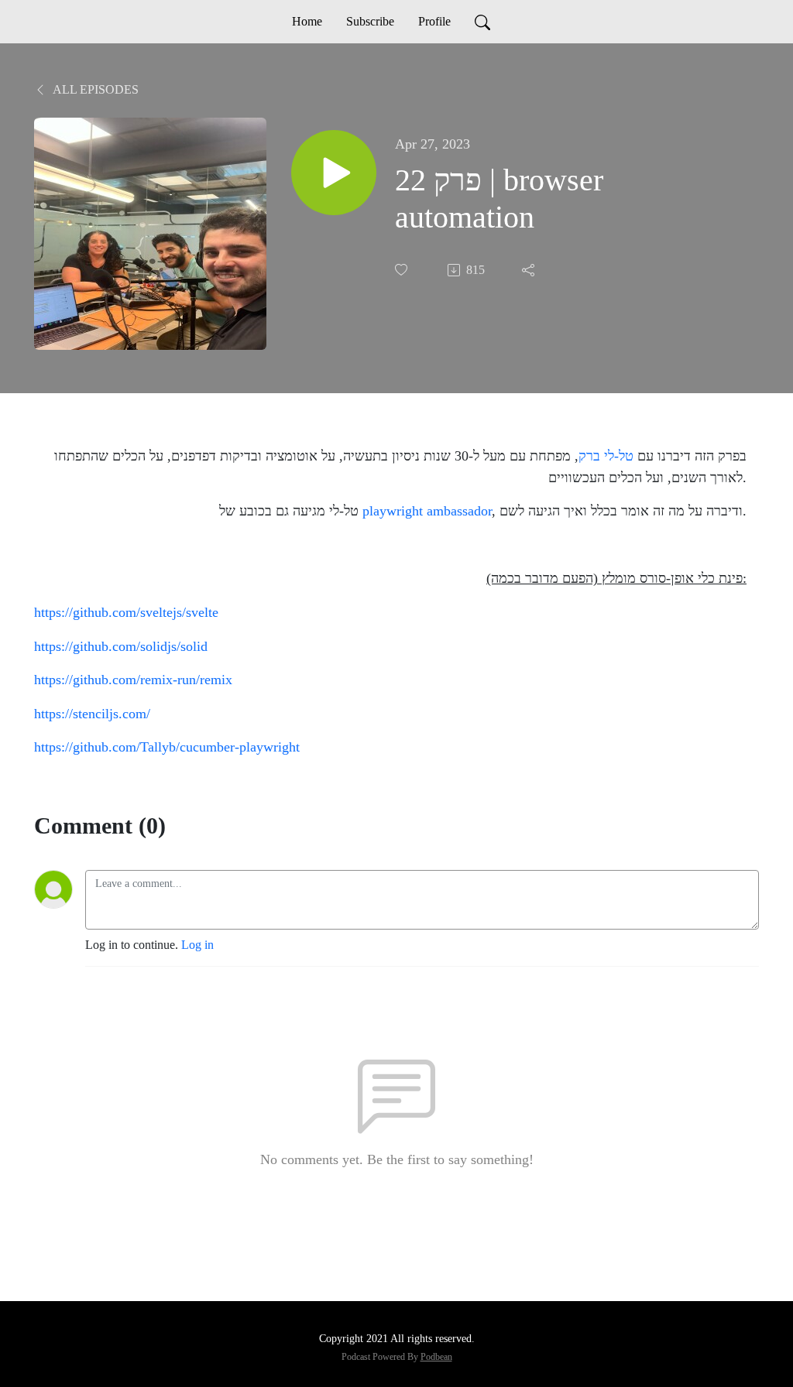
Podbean (436, 1356)
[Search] (482, 21)
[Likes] (402, 270)
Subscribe (370, 21)
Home (307, 21)
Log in (197, 944)
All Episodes (94, 89)
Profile (434, 21)
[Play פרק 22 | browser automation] (333, 172)
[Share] (529, 270)
